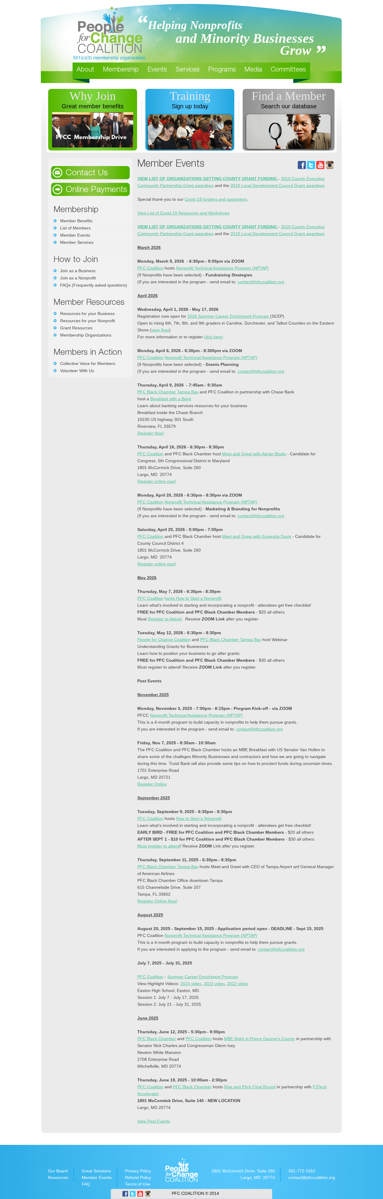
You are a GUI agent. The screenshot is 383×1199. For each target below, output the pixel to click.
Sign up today (190, 106)
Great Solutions (96, 1170)
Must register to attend (158, 846)
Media (253, 70)
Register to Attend (165, 619)
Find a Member (289, 96)
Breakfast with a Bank (170, 398)
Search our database (289, 106)
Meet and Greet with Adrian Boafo (254, 453)
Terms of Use (137, 1184)
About (85, 70)
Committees (288, 70)
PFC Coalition (150, 268)
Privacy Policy (138, 1170)
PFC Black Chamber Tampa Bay (167, 391)
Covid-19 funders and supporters (216, 199)
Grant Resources (76, 327)
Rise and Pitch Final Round (250, 1086)
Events (157, 70)
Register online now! (156, 481)
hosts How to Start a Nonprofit (193, 598)
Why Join (92, 96)
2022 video (237, 983)
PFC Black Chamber (156, 1038)
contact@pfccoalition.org (261, 281)
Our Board (58, 1170)
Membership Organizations (85, 335)
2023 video (214, 983)
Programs (222, 70)
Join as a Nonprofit (78, 278)
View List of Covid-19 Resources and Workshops (183, 213)
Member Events (75, 235)
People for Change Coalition (164, 639)
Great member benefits (93, 106)
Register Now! (150, 433)
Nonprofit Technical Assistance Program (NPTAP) (222, 268)
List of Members (75, 228)
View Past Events (153, 1121)
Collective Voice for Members (87, 363)
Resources (58, 1177)
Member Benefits (76, 220)
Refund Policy (138, 1177)
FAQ (86, 1184)
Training (190, 96)
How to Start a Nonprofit (198, 818)
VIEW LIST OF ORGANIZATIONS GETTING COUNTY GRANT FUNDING (207, 178)
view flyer (160, 330)
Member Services (76, 242)
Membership (121, 70)
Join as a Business (77, 270)
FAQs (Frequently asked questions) (93, 285)
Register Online (152, 784)
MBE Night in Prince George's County (259, 1038)
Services (188, 70)
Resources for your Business (87, 313)
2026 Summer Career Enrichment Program (228, 316)
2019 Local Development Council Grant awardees (277, 185)
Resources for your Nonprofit (87, 320)
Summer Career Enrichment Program (202, 976)
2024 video (190, 983)
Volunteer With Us (77, 370)
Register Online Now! (157, 901)
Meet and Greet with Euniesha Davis (256, 536)
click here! (213, 336)
